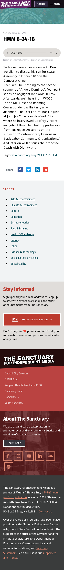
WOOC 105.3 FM (47, 155)
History (15, 240)
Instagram (18, 456)
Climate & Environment (24, 205)
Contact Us (45, 511)
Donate (41, 4)
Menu (57, 4)
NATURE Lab (11, 379)
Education (16, 217)
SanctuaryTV (12, 397)
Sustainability (18, 263)
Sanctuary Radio (14, 391)
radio (13, 155)
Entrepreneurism (20, 222)
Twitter (28, 169)
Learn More (14, 443)
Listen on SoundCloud (42, 60)
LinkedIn (37, 169)
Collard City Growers (16, 373)
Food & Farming (19, 228)
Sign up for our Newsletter (36, 319)
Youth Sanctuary (14, 403)
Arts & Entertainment (23, 199)
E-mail (45, 169)
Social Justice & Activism (25, 258)
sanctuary (24, 155)
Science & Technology (23, 252)
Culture (15, 211)
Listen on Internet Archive (16, 60)
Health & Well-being (22, 234)
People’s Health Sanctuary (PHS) (23, 385)
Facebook (20, 169)
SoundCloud (50, 456)
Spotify (8, 466)
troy (33, 155)
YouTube (29, 456)
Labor (14, 246)
